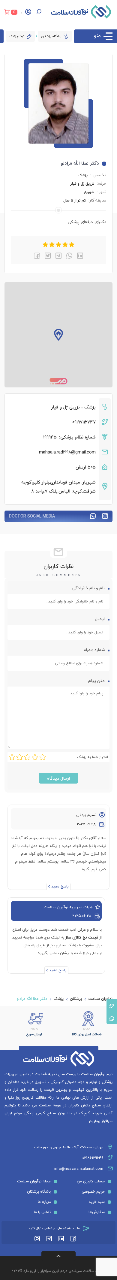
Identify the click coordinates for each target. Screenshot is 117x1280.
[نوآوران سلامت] (81, 12)
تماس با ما (42, 1212)
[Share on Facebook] (37, 255)
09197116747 (84, 422)
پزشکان (76, 998)
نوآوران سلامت (100, 998)
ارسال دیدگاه (58, 778)
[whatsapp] (69, 255)
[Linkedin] (61, 1238)
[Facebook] (73, 1238)
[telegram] (58, 255)
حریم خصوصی (93, 1191)
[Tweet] (47, 255)
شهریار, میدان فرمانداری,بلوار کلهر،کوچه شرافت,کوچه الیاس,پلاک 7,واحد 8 (58, 486)
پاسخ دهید (60, 886)
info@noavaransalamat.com (78, 1168)
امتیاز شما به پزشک (92, 757)
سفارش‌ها (96, 1212)
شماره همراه (94, 650)
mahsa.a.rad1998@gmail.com (67, 452)
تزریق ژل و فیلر (82, 183)
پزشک (83, 175)
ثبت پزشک (16, 36)
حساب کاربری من (91, 1181)
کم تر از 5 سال (74, 200)
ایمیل (99, 619)
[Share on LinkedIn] (80, 255)
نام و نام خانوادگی (88, 588)
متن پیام (96, 680)
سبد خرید (97, 1201)
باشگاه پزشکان (51, 36)
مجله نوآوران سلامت (34, 1181)
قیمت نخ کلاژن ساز (81, 937)
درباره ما (44, 1201)
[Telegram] (49, 1238)
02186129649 (92, 1157)
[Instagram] (37, 1238)
